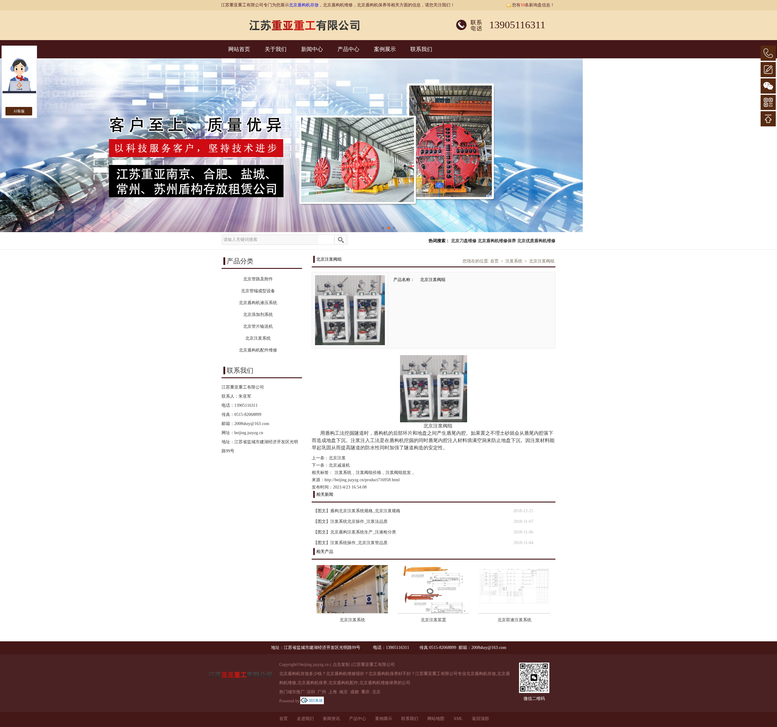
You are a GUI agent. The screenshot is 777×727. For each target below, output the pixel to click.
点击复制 (341, 664)
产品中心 (348, 49)
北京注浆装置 (433, 620)
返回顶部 (480, 718)
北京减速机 (339, 465)
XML (458, 718)
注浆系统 (513, 261)
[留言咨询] (768, 69)
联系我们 (421, 49)
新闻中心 (312, 49)
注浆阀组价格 (368, 472)
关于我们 (276, 49)
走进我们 (305, 718)
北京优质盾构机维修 (536, 240)
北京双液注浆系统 (514, 620)
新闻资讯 (331, 718)
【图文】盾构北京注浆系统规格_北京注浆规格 (356, 511)
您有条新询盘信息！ (533, 5)
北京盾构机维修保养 (497, 240)
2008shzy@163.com (251, 423)
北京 (376, 692)
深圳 (311, 692)
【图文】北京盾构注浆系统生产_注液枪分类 (354, 532)
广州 (321, 692)
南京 (343, 692)
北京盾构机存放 (304, 5)
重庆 (365, 692)
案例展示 (385, 49)
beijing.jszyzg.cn (248, 432)
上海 (332, 692)
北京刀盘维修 (464, 240)
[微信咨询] (768, 86)
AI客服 (19, 111)
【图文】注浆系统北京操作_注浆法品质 (350, 521)
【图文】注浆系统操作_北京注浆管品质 (350, 542)
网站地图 (435, 718)
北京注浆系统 (352, 620)
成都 (354, 692)
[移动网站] (768, 102)
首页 (494, 261)
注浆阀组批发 (398, 472)
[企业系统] (312, 701)
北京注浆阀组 (542, 261)
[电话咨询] (768, 53)
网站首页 (239, 49)
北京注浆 (337, 458)
